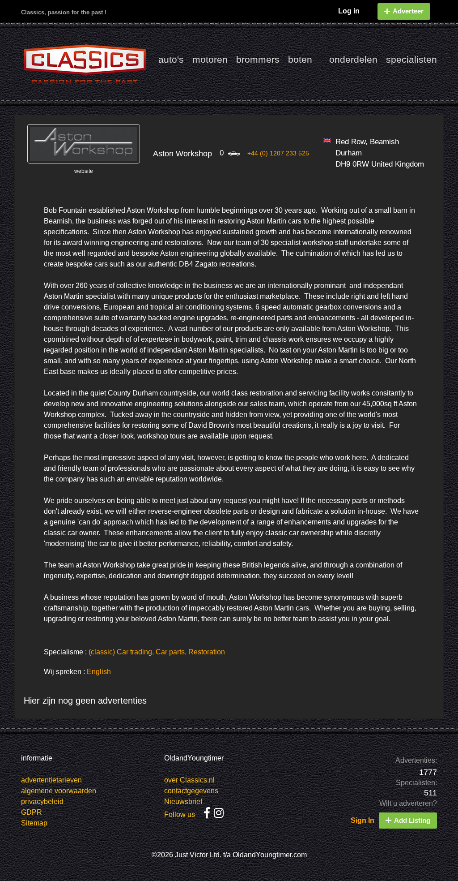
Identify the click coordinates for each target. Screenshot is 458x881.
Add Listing (412, 820)
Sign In (362, 820)
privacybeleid (42, 801)
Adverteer (408, 11)
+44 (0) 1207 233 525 (278, 153)
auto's (171, 59)
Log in (349, 11)
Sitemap (34, 823)
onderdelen (353, 59)
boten (300, 59)
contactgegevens (191, 791)
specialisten (411, 59)
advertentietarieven (51, 780)
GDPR (31, 812)
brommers (258, 59)
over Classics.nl (189, 780)
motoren (210, 59)
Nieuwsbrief (183, 801)
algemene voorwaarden (58, 791)
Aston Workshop (182, 153)
